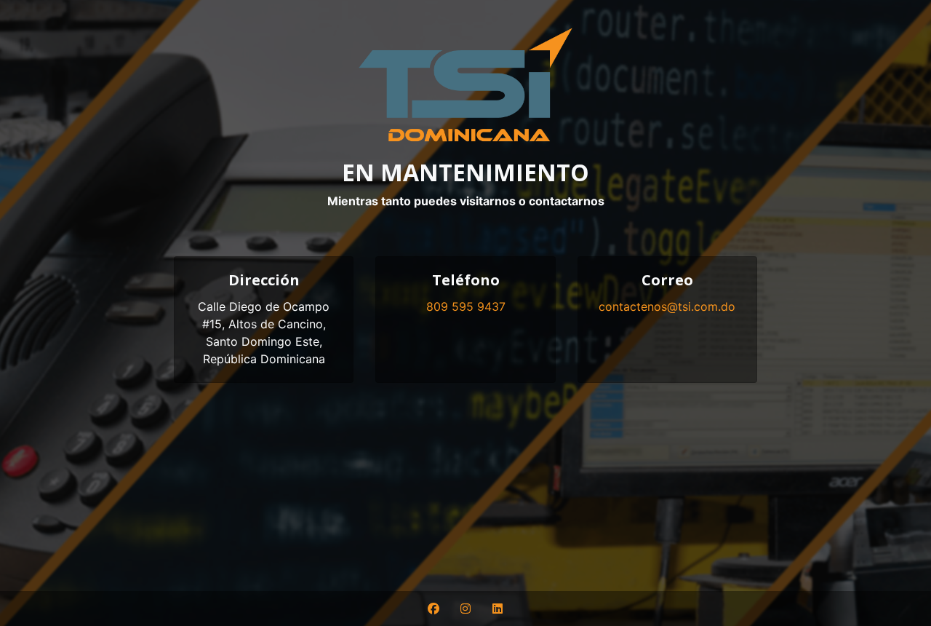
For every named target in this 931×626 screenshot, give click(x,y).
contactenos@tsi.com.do (667, 306)
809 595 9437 (466, 306)
